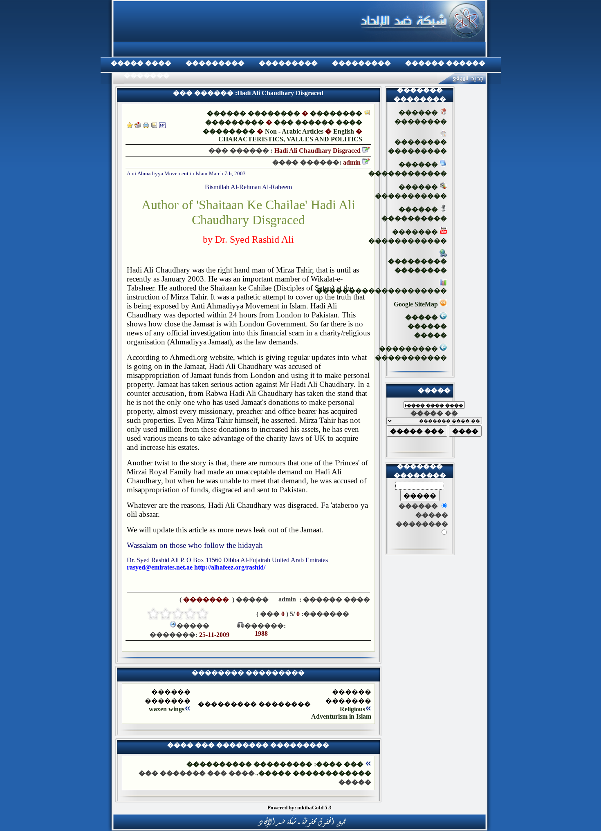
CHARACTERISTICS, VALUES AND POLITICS (290, 139)
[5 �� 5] (153, 614)
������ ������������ (407, 169)
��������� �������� (417, 266)
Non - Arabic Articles (294, 131)
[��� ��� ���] (162, 126)
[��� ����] (154, 126)
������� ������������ (407, 236)
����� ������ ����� (426, 326)
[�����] (146, 126)
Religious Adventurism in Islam (341, 713)
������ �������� (253, 113)
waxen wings (166, 709)
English (343, 131)
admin (286, 599)
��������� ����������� (411, 353)
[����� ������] (138, 126)
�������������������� (381, 290)
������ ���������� (414, 214)
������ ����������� (411, 191)
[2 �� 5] (190, 614)
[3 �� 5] (178, 614)
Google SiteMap (417, 304)
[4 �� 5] (165, 614)
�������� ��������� (417, 146)
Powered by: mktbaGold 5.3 (299, 807)
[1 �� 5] (202, 614)
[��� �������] (130, 126)
